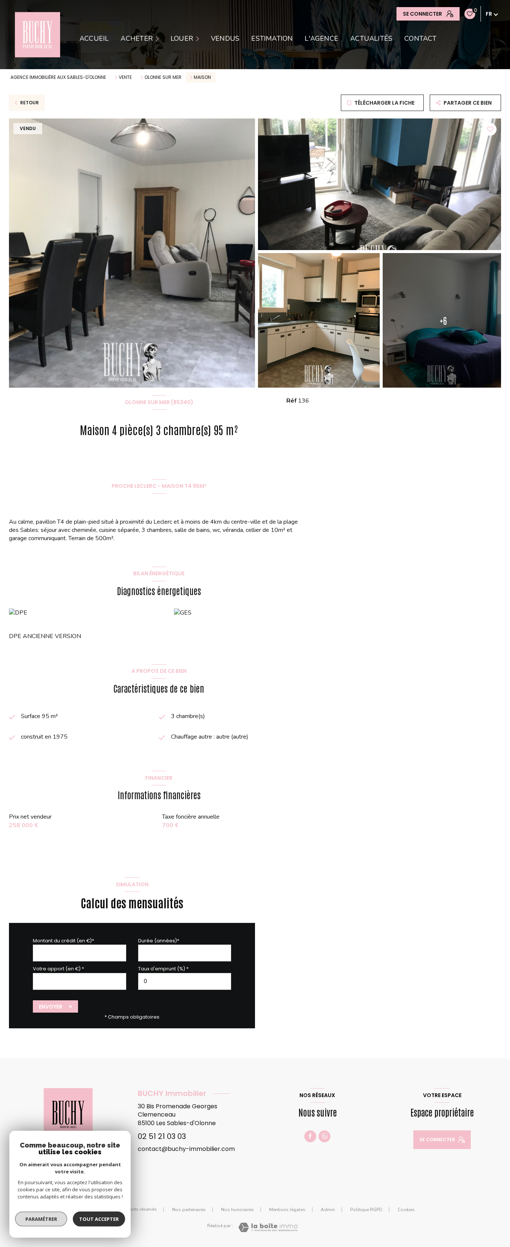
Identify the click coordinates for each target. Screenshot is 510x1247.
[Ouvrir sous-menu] (158, 38)
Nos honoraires (237, 1210)
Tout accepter (99, 1219)
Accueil (94, 38)
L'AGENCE (321, 38)
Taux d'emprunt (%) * (163, 969)
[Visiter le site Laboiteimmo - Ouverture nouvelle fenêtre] (268, 1227)
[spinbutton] (184, 981)
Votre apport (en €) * (58, 969)
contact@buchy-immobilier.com (186, 1149)
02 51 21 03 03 (162, 1136)
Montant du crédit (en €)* (63, 940)
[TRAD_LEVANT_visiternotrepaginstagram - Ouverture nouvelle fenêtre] (324, 1136)
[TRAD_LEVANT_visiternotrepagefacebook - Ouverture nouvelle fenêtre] (310, 1136)
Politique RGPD (366, 1210)
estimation (272, 38)
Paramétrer (41, 1219)
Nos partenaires (189, 1210)
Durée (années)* (158, 940)
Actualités (371, 38)
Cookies (406, 1210)
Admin (328, 1210)
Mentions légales (287, 1210)
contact (420, 38)
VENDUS (225, 38)
